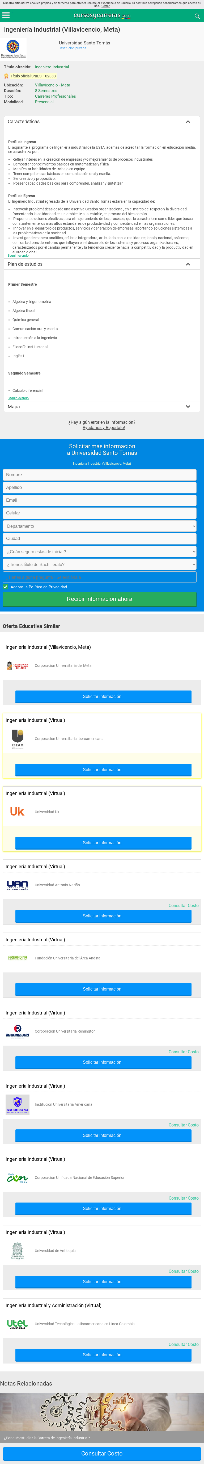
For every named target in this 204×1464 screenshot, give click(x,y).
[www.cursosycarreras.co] (102, 16)
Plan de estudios (25, 264)
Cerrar (105, 6)
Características (24, 121)
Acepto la (39, 587)
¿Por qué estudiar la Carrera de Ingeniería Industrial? (47, 1438)
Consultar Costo (184, 905)
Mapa (14, 406)
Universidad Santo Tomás (84, 43)
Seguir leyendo (18, 255)
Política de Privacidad (48, 587)
